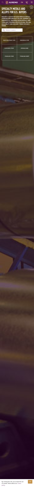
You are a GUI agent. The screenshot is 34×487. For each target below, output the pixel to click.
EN (22, 2)
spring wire (24, 48)
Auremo (12, 2)
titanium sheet (24, 56)
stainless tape (9, 56)
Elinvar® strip (9, 48)
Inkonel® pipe (24, 40)
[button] (31, 7)
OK (30, 481)
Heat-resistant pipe (9, 40)
